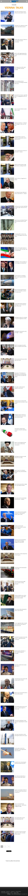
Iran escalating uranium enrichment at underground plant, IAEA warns (21, 82)
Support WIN (16, 892)
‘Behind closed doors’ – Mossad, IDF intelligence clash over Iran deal (21, 124)
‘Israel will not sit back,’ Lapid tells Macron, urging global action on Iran (21, 96)
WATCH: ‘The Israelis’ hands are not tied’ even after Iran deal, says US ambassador (21, 249)
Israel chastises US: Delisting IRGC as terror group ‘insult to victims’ (20, 277)
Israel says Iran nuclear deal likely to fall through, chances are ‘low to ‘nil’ (21, 207)
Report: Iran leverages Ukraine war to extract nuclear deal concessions (20, 443)
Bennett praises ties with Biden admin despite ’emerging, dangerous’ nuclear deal (20, 541)
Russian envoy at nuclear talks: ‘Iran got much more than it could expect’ (21, 402)
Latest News (3, 891)
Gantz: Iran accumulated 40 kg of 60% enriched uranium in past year (21, 221)
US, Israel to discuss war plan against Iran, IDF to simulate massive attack (20, 833)
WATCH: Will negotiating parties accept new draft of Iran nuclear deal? (21, 54)
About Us (8, 891)
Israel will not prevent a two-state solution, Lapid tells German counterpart (21, 638)
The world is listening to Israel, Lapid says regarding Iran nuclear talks (21, 721)
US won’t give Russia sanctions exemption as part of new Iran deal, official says (20, 304)
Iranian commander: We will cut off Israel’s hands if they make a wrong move (21, 791)
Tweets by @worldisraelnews (13, 861)
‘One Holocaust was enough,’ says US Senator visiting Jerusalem (20, 582)
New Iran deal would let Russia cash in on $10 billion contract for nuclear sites (20, 291)
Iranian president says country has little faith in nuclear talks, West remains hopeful (20, 596)
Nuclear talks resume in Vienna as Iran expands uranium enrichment (21, 40)
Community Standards (5, 892)
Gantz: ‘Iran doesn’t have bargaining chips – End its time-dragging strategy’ (20, 805)
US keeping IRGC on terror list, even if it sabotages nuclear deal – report (21, 235)
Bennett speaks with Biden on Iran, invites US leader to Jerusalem (20, 652)
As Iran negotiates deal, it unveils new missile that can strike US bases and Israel (21, 624)
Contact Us (13, 891)
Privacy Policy (18, 891)
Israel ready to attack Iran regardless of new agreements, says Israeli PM (20, 749)
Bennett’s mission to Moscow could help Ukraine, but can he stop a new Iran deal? (20, 416)
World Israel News (17, 894)
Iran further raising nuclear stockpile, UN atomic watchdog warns (20, 430)
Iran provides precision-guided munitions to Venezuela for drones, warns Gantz (20, 513)
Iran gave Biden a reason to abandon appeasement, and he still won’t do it (20, 138)
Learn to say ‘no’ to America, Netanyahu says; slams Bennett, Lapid (20, 471)
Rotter (11, 892)
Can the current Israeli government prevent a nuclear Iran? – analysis (20, 527)
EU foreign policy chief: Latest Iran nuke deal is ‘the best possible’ (20, 68)
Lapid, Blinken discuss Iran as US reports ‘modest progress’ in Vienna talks (21, 707)
